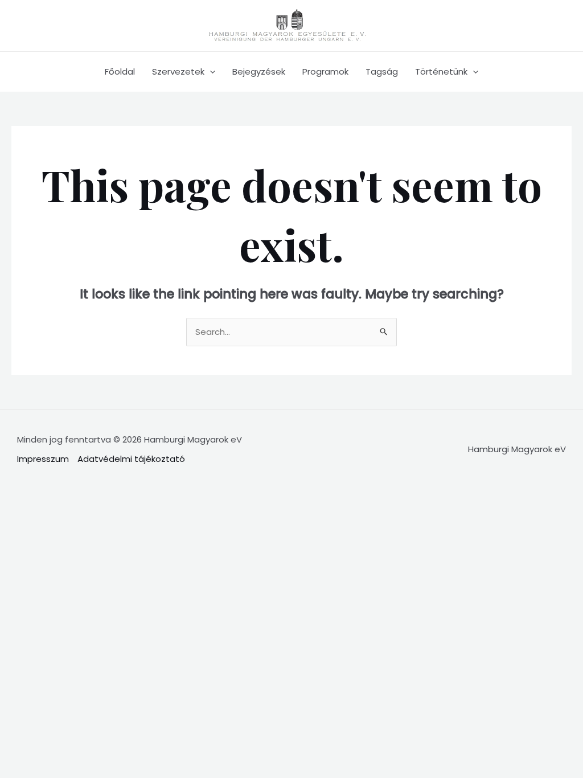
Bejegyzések (258, 71)
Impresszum (43, 459)
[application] (209, 72)
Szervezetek (178, 71)
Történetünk (441, 71)
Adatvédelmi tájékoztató (131, 459)
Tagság (382, 71)
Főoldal (120, 71)
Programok (325, 71)
